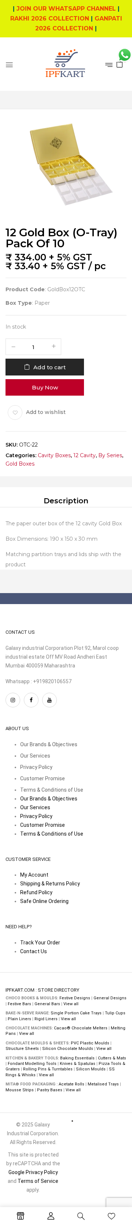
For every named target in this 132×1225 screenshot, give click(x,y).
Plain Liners (19, 1019)
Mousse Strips (20, 1090)
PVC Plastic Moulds (90, 1043)
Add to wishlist (46, 412)
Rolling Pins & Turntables (48, 1069)
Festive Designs (74, 998)
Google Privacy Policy (33, 1172)
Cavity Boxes (54, 455)
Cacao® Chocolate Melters (80, 1028)
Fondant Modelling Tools (32, 1063)
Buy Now (45, 387)
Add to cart (49, 366)
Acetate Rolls (71, 1084)
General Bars (47, 1004)
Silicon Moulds (91, 1069)
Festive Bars (19, 1004)
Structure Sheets (22, 1048)
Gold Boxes (20, 463)
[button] (119, 63)
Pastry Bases (49, 1090)
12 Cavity (84, 455)
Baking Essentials (77, 1058)
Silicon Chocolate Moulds (67, 1048)
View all (70, 1004)
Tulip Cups (115, 1013)
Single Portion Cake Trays (76, 1013)
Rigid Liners (46, 1019)
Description (66, 500)
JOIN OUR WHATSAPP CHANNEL (66, 8)
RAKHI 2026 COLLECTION (49, 18)
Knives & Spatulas (77, 1063)
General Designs (110, 998)
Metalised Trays (103, 1084)
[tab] (66, 501)
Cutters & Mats (112, 1058)
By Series (110, 455)
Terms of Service (38, 1181)
